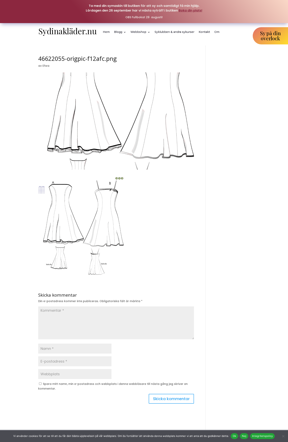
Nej (244, 435)
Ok (234, 435)
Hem (106, 32)
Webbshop (138, 32)
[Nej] (283, 436)
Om (216, 32)
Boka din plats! (190, 10)
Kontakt (204, 32)
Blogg (118, 32)
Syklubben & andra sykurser (174, 32)
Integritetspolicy (262, 435)
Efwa (46, 66)
